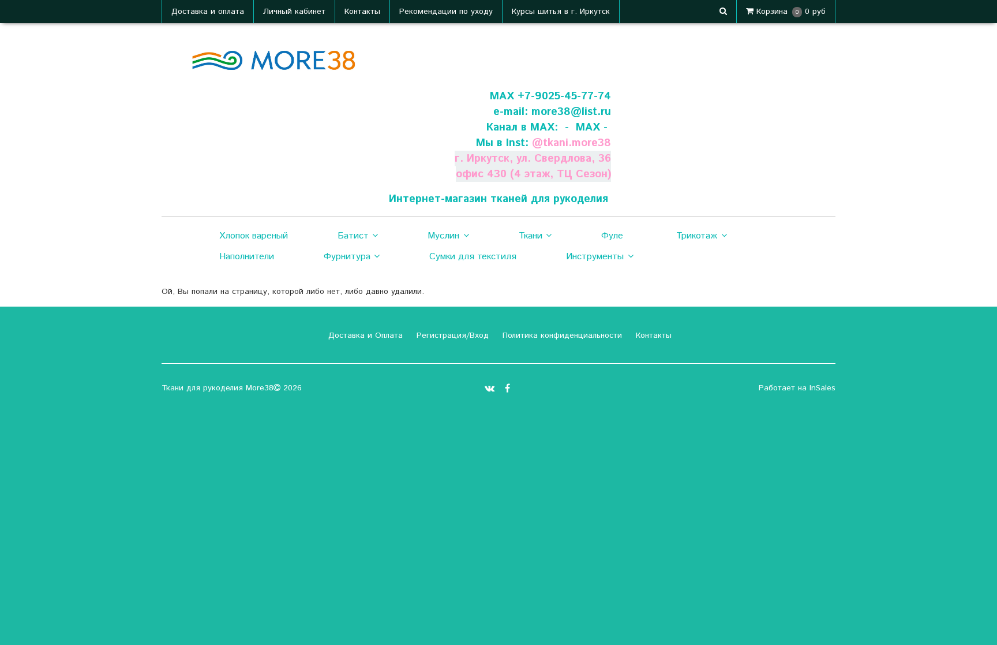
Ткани (530, 236)
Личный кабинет (294, 11)
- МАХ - (586, 127)
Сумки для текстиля (472, 256)
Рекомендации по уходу (446, 11)
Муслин (443, 236)
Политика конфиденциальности (561, 335)
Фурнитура (347, 256)
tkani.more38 (577, 143)
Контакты (362, 11)
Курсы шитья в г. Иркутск (561, 11)
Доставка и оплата (207, 11)
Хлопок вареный (253, 236)
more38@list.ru (571, 112)
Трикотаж (696, 236)
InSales (822, 388)
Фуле (612, 236)
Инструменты (595, 256)
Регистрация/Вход (451, 335)
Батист (353, 236)
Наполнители (246, 256)
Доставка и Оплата (364, 335)
